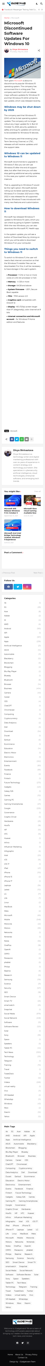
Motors (22, 928)
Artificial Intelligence (22, 646)
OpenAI (22, 949)
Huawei (22, 838)
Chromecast (22, 710)
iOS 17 (22, 864)
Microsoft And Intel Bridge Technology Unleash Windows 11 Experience (12, 536)
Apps (22, 641)
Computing (22, 714)
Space (22, 1039)
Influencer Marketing (22, 847)
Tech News (22, 1052)
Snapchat (22, 1009)
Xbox (22, 1108)
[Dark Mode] (37, 4)
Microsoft (15, 18)
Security (22, 988)
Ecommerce (22, 744)
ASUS (22, 650)
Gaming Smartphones (22, 804)
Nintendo (22, 937)
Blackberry (22, 658)
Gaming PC (22, 800)
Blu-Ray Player (22, 671)
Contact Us (22, 1358)
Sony (22, 1035)
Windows (22, 1104)
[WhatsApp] (22, 439)
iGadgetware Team (28, 1362)
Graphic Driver (22, 817)
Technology (22, 1056)
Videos (22, 1082)
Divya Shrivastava (23, 450)
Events (22, 765)
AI (22, 620)
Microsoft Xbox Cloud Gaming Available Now (30, 511)
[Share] (39, 50)
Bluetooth (22, 680)
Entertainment (22, 761)
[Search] (42, 4)
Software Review (22, 1026)
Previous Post (9, 573)
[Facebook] (12, 439)
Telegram (22, 1061)
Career (22, 697)
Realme (22, 971)
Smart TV (22, 1001)
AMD (22, 624)
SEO (22, 992)
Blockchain (22, 663)
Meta (22, 911)
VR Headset (22, 1095)
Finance (22, 774)
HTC (22, 834)
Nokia (22, 941)
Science (22, 984)
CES (22, 701)
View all (37, 491)
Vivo (22, 1091)
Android (22, 629)
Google (22, 808)
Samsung (22, 979)
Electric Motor (22, 753)
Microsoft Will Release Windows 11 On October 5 (12, 511)
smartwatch (22, 1005)
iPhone (22, 872)
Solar (22, 1031)
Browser (22, 684)
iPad (22, 868)
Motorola (22, 924)
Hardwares (22, 821)
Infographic (22, 851)
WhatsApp (22, 1099)
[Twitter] (17, 439)
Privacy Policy (31, 1354)
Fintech (22, 778)
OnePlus (22, 945)
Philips (22, 967)
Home (6, 18)
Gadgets (22, 787)
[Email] (26, 439)
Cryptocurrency (22, 718)
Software (22, 1022)
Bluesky (22, 676)
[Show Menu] (3, 4)
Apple (22, 637)
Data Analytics (22, 723)
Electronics (22, 757)
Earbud (22, 740)
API (22, 633)
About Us (19, 1354)
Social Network (22, 1018)
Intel (22, 855)
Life (22, 898)
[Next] (42, 9)
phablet (22, 962)
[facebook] (8, 587)
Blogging (22, 667)
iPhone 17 (22, 881)
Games (22, 795)
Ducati (22, 736)
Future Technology (22, 783)
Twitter (22, 1078)
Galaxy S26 (22, 791)
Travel (22, 1069)
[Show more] (31, 439)
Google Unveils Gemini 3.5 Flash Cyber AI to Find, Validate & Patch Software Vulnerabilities (20, 10)
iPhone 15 (22, 877)
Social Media (22, 1014)
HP (22, 830)
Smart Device (22, 997)
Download (22, 731)
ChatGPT (22, 706)
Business (22, 688)
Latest (22, 890)
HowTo (22, 825)
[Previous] (39, 9)
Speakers (22, 1044)
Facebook (22, 770)
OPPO (22, 954)
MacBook (22, 907)
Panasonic (22, 958)
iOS (22, 860)
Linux (22, 902)
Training (22, 1065)
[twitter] (18, 587)
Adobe (22, 616)
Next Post (38, 573)
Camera (22, 693)
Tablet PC (22, 1048)
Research (22, 975)
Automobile (22, 654)
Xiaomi (22, 1112)
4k (22, 603)
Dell (22, 727)
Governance (22, 812)
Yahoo (22, 1116)
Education (22, 748)
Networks (22, 932)
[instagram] (27, 587)
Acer (22, 611)
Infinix (22, 843)
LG (22, 894)
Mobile (22, 919)
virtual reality (22, 1086)
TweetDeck (22, 1074)
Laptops (22, 885)
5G (22, 607)
